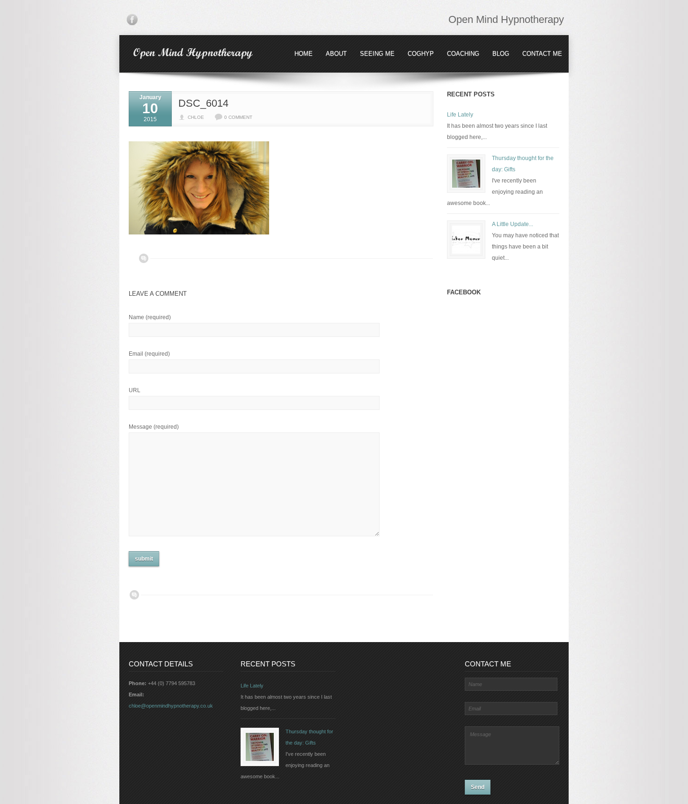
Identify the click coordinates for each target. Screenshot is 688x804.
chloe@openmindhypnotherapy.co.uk (171, 706)
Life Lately (460, 114)
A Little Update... (512, 224)
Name (150, 317)
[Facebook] (132, 21)
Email (149, 354)
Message (154, 427)
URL (134, 390)
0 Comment (238, 117)
